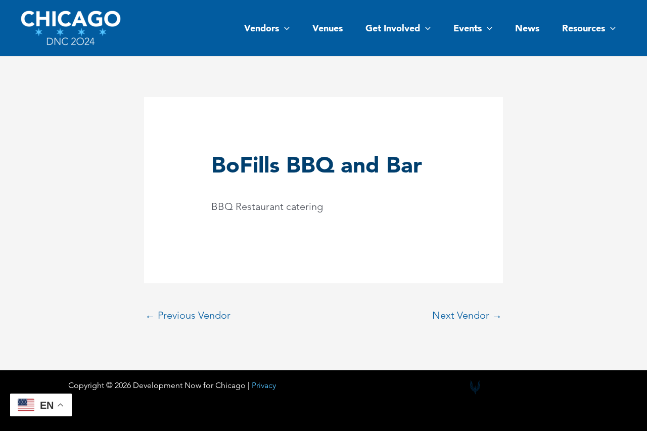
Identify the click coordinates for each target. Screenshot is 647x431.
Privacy (264, 385)
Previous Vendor (187, 315)
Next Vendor (467, 315)
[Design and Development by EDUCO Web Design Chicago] (475, 387)
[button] (284, 28)
